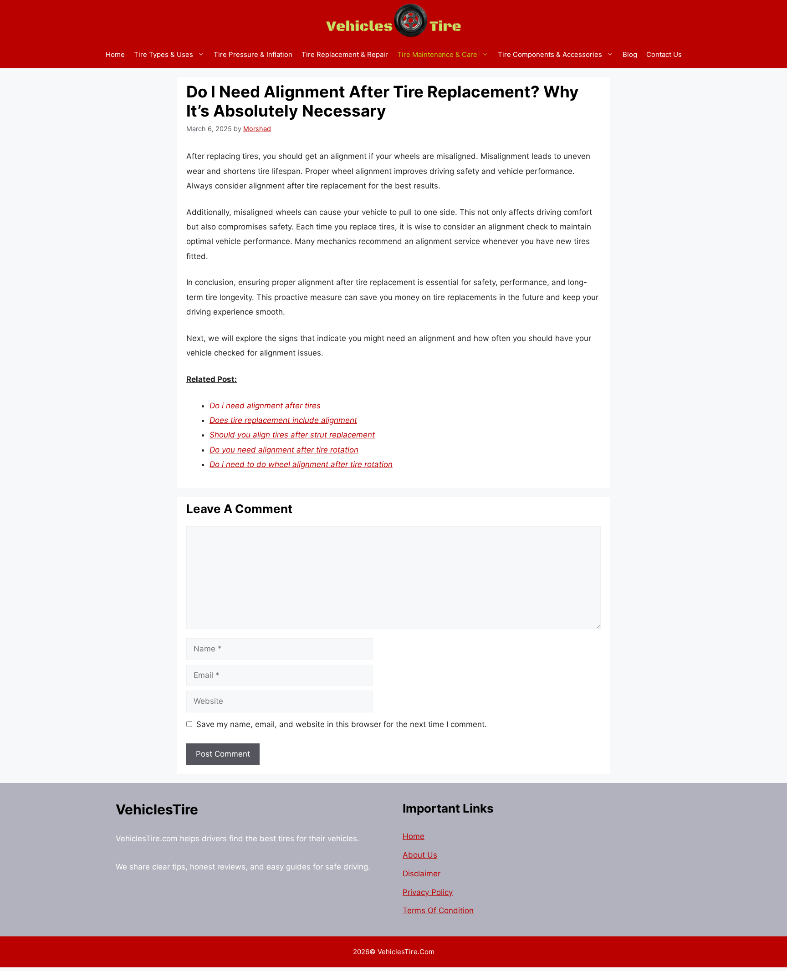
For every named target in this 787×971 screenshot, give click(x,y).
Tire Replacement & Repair (345, 54)
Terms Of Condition (438, 910)
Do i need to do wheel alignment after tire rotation (301, 464)
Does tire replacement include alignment (283, 420)
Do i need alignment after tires (265, 405)
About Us (420, 854)
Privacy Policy (428, 892)
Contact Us (664, 54)
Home (115, 54)
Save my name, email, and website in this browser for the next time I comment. (341, 724)
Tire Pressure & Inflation (253, 54)
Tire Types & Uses (163, 54)
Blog (630, 54)
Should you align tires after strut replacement (292, 434)
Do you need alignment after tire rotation (284, 449)
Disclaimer (421, 873)
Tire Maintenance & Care (437, 54)
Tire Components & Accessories (550, 54)
